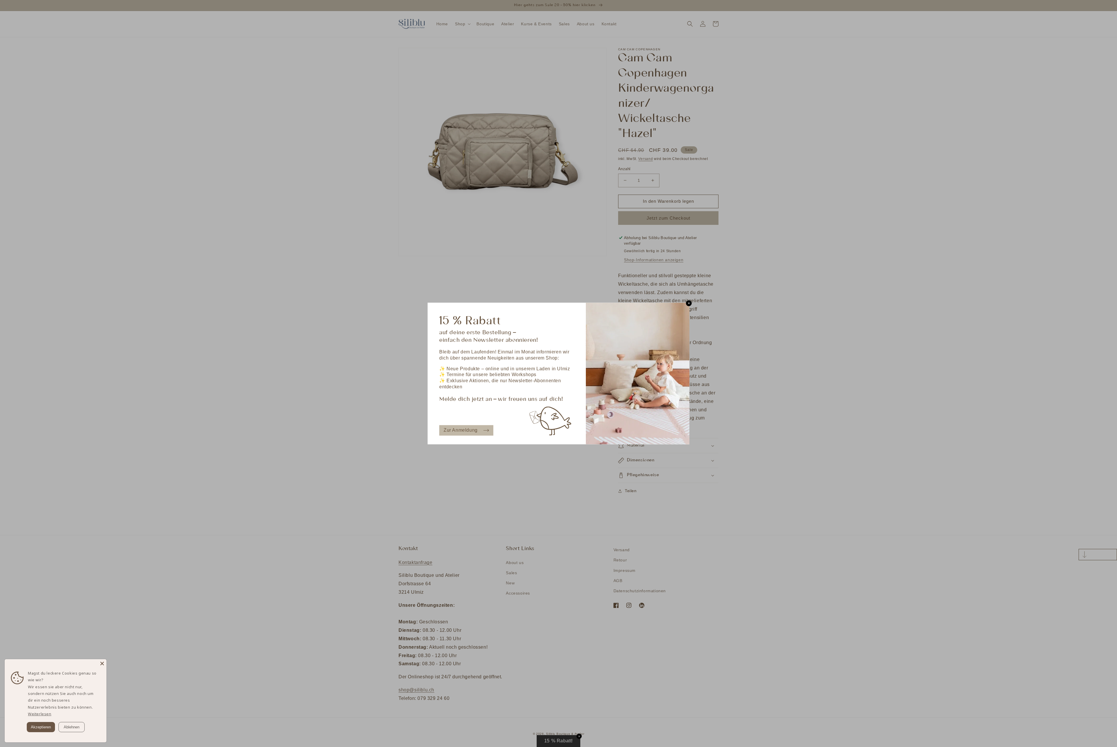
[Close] (102, 663)
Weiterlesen (39, 713)
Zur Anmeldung (461, 430)
